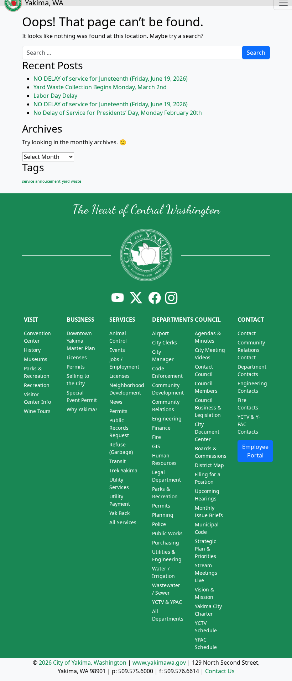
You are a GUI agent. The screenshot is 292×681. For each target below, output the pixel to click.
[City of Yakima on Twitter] (136, 297)
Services (122, 319)
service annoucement (41, 181)
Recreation (36, 385)
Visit (31, 319)
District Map (209, 465)
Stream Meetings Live (206, 573)
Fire (156, 437)
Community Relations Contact (251, 350)
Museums (35, 359)
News (115, 401)
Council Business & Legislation (208, 407)
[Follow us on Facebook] (154, 297)
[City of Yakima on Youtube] (117, 297)
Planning (162, 514)
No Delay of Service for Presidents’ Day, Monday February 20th (117, 113)
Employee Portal (255, 451)
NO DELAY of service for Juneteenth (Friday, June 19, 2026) (110, 78)
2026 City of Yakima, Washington (82, 662)
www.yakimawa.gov (159, 662)
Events (117, 350)
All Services (122, 522)
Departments (172, 319)
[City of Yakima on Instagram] (170, 297)
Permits (76, 366)
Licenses (77, 357)
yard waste (71, 181)
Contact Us (220, 671)
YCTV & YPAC (167, 602)
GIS (156, 446)
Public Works (167, 533)
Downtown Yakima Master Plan (81, 341)
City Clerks (164, 342)
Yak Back (119, 513)
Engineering (167, 418)
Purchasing (165, 542)
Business (80, 319)
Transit (117, 461)
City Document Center (207, 432)
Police (159, 524)
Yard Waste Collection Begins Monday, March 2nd (100, 87)
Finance (161, 427)
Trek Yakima (123, 470)
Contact (251, 319)
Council (208, 319)
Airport (160, 333)
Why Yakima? (82, 409)
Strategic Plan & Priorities (205, 548)
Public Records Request (119, 428)
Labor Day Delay (55, 96)
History (32, 350)
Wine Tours (37, 411)
